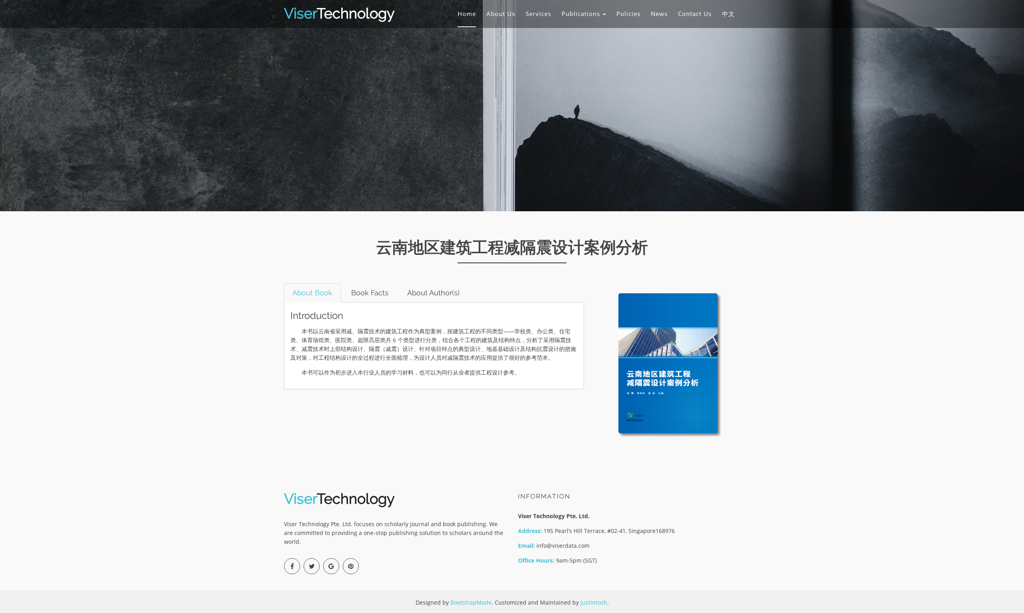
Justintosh (593, 602)
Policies (628, 14)
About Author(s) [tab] (433, 292)
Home (467, 14)
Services (538, 14)
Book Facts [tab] (369, 292)
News (659, 14)
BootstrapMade (471, 602)
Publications (582, 14)
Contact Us (695, 14)
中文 (728, 14)
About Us (500, 14)
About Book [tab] (312, 292)
